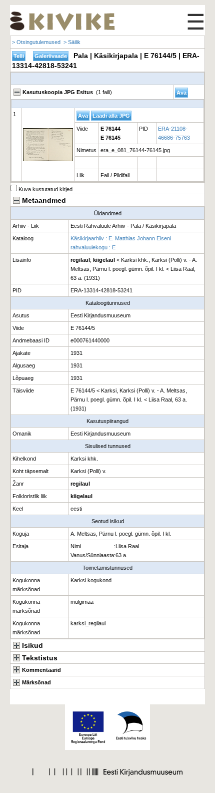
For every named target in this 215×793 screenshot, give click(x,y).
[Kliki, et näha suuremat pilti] (48, 144)
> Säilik (72, 42)
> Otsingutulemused (36, 42)
